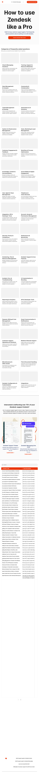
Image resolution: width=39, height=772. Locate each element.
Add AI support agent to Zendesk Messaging (24, 761)
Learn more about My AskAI (24, 764)
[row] (11, 507)
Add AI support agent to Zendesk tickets (24, 758)
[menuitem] (16, 2)
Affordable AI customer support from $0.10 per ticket (24, 766)
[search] (21, 504)
